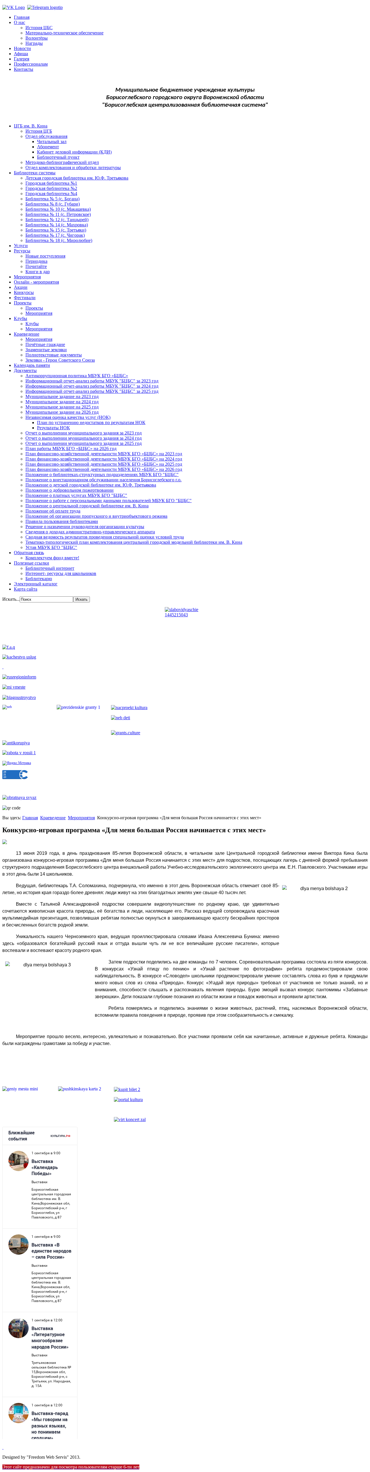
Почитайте (36, 266)
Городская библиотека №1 (51, 183)
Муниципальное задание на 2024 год (62, 401)
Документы (25, 370)
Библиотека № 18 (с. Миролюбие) (58, 240)
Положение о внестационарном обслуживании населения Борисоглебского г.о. (103, 479)
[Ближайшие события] (2, 1447)
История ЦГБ (38, 131)
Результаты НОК (53, 427)
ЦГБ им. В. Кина (30, 125)
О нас (19, 22)
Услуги (21, 245)
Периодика (36, 261)
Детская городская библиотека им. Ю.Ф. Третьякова (76, 177)
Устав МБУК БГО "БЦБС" (51, 547)
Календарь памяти (32, 365)
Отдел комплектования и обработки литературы (73, 167)
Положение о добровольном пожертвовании (69, 490)
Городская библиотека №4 (51, 193)
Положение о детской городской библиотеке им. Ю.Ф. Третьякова (90, 484)
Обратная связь (29, 552)
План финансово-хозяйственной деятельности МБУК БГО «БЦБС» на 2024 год (103, 458)
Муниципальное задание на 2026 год (62, 412)
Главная (21, 17)
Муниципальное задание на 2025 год (62, 406)
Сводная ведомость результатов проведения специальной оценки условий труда (104, 537)
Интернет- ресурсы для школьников (60, 573)
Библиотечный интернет (49, 568)
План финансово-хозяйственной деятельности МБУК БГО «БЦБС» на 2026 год (103, 469)
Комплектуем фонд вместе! (52, 557)
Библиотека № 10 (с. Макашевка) (58, 209)
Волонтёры (36, 38)
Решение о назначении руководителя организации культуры (84, 526)
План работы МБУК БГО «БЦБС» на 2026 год (70, 448)
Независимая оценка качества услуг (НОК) (67, 417)
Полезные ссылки (31, 563)
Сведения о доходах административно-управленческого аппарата (90, 531)
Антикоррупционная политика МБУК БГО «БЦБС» (76, 375)
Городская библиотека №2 (51, 188)
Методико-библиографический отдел (62, 162)
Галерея (21, 58)
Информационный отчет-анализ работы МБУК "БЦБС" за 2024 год (91, 386)
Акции (20, 287)
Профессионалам (31, 64)
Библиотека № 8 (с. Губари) (52, 203)
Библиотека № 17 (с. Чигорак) (55, 235)
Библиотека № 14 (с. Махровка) (56, 224)
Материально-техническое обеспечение (64, 32)
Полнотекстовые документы (53, 354)
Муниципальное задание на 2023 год (62, 396)
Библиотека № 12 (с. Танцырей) (56, 219)
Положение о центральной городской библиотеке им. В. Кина (87, 505)
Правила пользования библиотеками (61, 521)
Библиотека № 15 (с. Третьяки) (55, 230)
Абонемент (48, 146)
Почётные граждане (45, 344)
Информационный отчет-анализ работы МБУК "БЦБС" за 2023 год (91, 380)
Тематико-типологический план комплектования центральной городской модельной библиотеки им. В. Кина (133, 542)
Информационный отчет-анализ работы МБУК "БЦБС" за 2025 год (91, 391)
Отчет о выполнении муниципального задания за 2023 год (83, 432)
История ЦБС (39, 27)
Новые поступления (45, 256)
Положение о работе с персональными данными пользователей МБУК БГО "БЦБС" (108, 500)
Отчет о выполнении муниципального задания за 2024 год (83, 438)
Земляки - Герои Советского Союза (60, 360)
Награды (34, 43)
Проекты (23, 302)
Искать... (11, 599)
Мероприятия (27, 276)
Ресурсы (22, 250)
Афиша (21, 53)
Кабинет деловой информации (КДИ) (74, 151)
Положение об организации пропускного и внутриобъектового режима (96, 516)
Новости (22, 48)
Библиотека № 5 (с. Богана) (52, 198)
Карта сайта (25, 589)
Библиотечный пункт (58, 157)
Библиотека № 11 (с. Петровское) (58, 214)
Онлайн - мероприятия (36, 282)
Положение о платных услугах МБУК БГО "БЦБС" (76, 495)
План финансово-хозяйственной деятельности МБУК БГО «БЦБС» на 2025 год (103, 464)
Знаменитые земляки (46, 349)
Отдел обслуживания (46, 136)
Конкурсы (24, 292)
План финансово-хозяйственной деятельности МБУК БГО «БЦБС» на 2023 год (103, 453)
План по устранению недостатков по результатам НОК (91, 422)
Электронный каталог (36, 583)
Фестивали (25, 297)
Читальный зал (51, 141)
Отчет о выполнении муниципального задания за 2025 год (83, 443)
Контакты (23, 69)
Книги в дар (37, 271)
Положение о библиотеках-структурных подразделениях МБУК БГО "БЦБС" (102, 474)
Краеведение (26, 334)
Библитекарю (38, 578)
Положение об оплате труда (52, 510)
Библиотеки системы (35, 172)
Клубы (20, 318)
